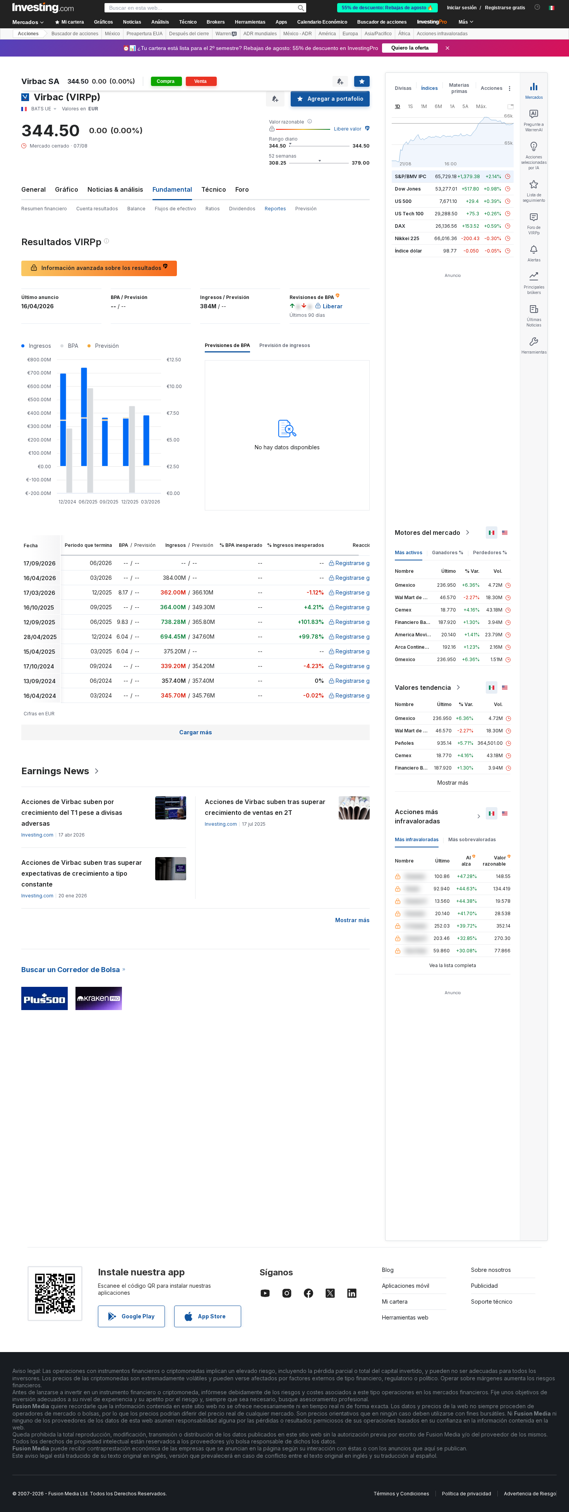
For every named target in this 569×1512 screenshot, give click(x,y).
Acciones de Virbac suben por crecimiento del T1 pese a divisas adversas (71, 812)
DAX (400, 226)
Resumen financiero (44, 208)
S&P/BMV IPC (410, 176)
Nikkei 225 (407, 238)
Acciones (28, 33)
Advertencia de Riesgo (530, 1494)
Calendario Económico (322, 22)
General (33, 189)
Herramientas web (405, 1317)
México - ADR (297, 33)
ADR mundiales (260, 33)
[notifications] (537, 7)
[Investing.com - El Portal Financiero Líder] (43, 7)
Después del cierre (189, 33)
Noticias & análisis (115, 189)
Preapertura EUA (145, 33)
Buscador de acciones (382, 22)
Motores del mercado (427, 532)
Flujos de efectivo (175, 208)
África (404, 33)
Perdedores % (490, 552)
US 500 (403, 201)
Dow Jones (408, 189)
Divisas (403, 88)
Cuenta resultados (97, 208)
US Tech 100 (409, 213)
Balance (136, 208)
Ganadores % (447, 552)
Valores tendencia (423, 687)
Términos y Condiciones (401, 1494)
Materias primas (459, 88)
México (112, 33)
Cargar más (195, 732)
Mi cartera (395, 1301)
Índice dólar (408, 251)
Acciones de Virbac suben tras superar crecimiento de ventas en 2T (265, 807)
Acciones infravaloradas (442, 33)
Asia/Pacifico (378, 33)
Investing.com (37, 835)
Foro (242, 189)
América (327, 33)
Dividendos (242, 208)
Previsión (306, 208)
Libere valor (347, 129)
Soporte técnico (491, 1301)
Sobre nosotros (491, 1269)
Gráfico (66, 189)
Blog (388, 1269)
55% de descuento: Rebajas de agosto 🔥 (387, 7)
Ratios (213, 208)
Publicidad (484, 1285)
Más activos (408, 552)
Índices (429, 88)
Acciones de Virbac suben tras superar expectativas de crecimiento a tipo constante (81, 873)
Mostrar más (352, 920)
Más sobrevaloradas (472, 839)
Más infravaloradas (417, 839)
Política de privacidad (466, 1494)
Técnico (213, 189)
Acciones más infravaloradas (417, 816)
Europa (350, 33)
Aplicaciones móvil (405, 1285)
